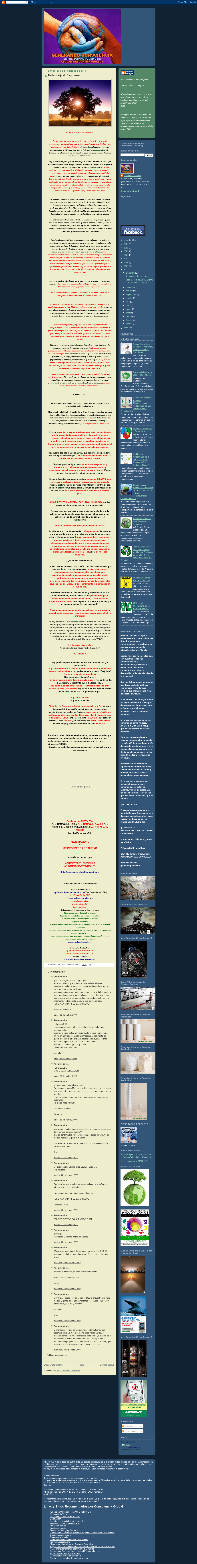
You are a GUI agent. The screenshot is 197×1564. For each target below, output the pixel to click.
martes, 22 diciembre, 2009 (66, 1158)
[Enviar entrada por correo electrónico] (89, 965)
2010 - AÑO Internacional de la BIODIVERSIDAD (141, 606)
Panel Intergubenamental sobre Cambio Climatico (72, 1549)
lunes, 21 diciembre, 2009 (65, 1015)
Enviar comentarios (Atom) (68, 1371)
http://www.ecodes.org (60, 1542)
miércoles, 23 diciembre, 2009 (67, 1262)
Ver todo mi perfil (131, 191)
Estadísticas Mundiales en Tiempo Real (68, 1521)
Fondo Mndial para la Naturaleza (64, 1523)
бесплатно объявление (131, 1450)
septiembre (131, 294)
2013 (126, 255)
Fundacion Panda (58, 1528)
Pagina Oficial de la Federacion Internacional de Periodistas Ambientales (82, 1546)
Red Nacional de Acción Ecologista (65, 1556)
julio (128, 302)
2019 (126, 244)
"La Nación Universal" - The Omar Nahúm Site (70, 1512)
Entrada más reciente (53, 1365)
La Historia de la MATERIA (135, 1161)
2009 (126, 270)
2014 (126, 251)
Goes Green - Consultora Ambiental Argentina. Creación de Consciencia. (82, 1533)
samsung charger (133, 1448)
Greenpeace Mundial (59, 1537)
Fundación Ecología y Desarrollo (64, 1530)
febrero (129, 320)
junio (128, 305)
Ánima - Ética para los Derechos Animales (69, 1558)
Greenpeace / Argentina (60, 1535)
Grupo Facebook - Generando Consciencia (69, 1539)
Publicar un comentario (57, 1355)
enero (129, 324)
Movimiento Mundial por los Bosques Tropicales (71, 1544)
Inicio (81, 1365)
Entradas (128, 1426)
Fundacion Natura (58, 1526)
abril (128, 313)
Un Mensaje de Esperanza (64, 75)
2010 (126, 266)
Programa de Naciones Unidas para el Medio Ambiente (74, 1551)
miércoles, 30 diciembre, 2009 (67, 1289)
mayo (129, 309)
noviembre (131, 287)
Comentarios (130, 1431)
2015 (126, 248)
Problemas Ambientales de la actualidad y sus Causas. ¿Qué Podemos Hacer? (141, 459)
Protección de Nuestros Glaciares (65, 1553)
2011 (126, 262)
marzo (129, 316)
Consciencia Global (132, 176)
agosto (129, 298)
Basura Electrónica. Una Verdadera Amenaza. (142, 521)
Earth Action (55, 1519)
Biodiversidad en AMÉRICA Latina (65, 1516)
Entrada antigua (107, 1365)
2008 (126, 328)
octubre (129, 291)
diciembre (130, 273)
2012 (126, 259)
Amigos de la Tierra (58, 1514)
